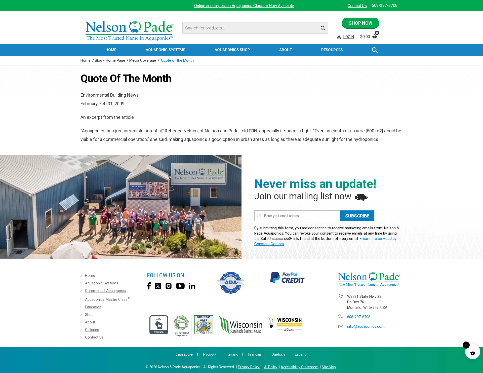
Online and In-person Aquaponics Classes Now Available (244, 5)
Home (110, 50)
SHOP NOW (360, 23)
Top (474, 365)
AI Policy (270, 367)
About (90, 322)
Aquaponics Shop (232, 50)
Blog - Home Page (110, 60)
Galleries (92, 329)
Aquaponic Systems (101, 283)
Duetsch (278, 354)
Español (301, 354)
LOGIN (348, 36)
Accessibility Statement (299, 367)
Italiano (232, 354)
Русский (210, 354)
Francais (255, 354)
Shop (89, 314)
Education (93, 307)
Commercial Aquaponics (105, 290)
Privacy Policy (249, 367)
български (184, 354)
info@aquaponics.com (366, 326)
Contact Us (357, 5)
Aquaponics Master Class (107, 299)
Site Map (329, 367)
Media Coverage (142, 60)
